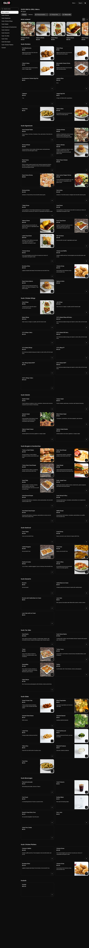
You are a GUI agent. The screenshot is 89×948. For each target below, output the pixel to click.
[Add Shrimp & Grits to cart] (52, 200)
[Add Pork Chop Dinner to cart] (86, 231)
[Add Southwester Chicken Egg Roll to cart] (52, 89)
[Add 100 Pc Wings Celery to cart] (52, 388)
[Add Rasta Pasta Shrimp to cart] (52, 185)
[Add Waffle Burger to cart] (86, 521)
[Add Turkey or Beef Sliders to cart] (52, 460)
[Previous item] (83, 19)
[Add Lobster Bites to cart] (86, 89)
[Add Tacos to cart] (52, 659)
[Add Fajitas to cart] (86, 675)
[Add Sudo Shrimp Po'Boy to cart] (86, 506)
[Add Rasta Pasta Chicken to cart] (86, 170)
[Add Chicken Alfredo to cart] (33, 34)
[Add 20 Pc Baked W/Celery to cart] (86, 343)
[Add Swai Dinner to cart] (86, 216)
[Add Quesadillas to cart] (52, 675)
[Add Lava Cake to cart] (86, 608)
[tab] (24, 14)
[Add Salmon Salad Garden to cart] (86, 439)
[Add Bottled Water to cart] (86, 807)
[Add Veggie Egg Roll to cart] (86, 104)
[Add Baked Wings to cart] (52, 327)
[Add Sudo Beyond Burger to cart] (52, 506)
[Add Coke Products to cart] (86, 792)
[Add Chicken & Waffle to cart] (52, 859)
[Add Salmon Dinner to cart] (79, 34)
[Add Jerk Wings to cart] (86, 312)
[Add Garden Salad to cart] (52, 409)
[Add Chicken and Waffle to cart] (86, 261)
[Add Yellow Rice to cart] (52, 756)
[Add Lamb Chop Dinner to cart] (52, 246)
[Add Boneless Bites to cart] (52, 276)
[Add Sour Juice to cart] (86, 822)
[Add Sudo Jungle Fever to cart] (86, 491)
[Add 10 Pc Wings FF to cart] (86, 358)
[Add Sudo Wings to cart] (63, 34)
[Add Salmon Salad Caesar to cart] (52, 439)
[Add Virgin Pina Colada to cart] (52, 838)
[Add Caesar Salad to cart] (86, 409)
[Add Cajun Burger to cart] (86, 475)
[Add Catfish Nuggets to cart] (52, 557)
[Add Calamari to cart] (52, 104)
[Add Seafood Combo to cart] (52, 572)
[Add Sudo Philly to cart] (52, 491)
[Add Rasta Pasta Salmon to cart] (52, 291)
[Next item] (87, 19)
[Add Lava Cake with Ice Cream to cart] (52, 623)
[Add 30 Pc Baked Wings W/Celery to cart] (86, 327)
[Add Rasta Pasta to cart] (52, 170)
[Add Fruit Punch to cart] (52, 807)
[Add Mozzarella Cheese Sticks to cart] (86, 73)
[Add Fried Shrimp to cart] (86, 542)
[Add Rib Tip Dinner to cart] (86, 246)
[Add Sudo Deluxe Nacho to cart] (86, 644)
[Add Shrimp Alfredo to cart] (52, 155)
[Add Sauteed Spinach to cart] (86, 726)
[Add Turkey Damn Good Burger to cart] (52, 475)
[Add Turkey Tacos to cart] (86, 659)
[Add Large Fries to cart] (52, 741)
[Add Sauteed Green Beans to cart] (52, 726)
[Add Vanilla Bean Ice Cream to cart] (86, 593)
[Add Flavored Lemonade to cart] (52, 792)
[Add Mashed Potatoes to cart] (86, 756)
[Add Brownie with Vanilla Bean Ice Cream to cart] (52, 608)
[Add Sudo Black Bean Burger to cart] (52, 521)
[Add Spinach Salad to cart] (52, 424)
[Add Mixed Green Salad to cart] (86, 424)
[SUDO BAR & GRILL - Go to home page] (6, 3)
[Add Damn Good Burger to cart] (86, 460)
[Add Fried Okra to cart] (52, 119)
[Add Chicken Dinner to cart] (52, 261)
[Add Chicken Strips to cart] (86, 276)
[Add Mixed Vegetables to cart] (86, 711)
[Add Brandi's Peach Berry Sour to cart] (52, 822)
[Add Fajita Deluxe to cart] (52, 690)
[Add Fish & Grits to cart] (86, 200)
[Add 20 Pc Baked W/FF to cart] (86, 373)
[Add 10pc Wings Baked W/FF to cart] (52, 373)
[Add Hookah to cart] (52, 895)
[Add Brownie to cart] (52, 593)
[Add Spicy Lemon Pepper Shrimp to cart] (86, 185)
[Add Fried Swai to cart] (86, 557)
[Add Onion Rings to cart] (86, 58)
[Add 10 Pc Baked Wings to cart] (52, 358)
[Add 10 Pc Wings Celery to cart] (52, 343)
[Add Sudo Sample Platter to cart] (52, 140)
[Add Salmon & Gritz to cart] (86, 291)
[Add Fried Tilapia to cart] (52, 542)
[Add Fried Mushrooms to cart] (52, 58)
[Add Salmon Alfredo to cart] (48, 34)
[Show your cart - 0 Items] (85, 3)
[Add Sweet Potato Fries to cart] (52, 711)
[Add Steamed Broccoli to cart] (86, 741)
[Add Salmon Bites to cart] (86, 119)
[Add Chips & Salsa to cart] (52, 73)
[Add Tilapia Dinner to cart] (52, 216)
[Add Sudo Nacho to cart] (52, 644)
